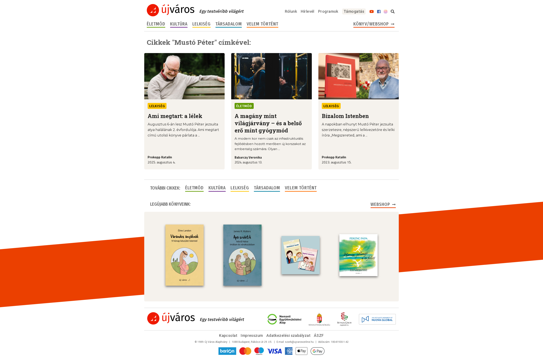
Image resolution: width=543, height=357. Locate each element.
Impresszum (252, 335)
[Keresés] (393, 12)
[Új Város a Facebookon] (379, 12)
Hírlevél (307, 11)
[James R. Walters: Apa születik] (242, 255)
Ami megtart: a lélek (175, 115)
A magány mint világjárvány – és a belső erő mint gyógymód (268, 123)
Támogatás (354, 11)
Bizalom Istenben (345, 115)
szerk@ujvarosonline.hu (299, 341)
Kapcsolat (228, 335)
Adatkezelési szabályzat (288, 335)
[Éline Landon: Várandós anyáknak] (184, 255)
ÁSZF (319, 335)
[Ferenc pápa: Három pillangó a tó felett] (358, 255)
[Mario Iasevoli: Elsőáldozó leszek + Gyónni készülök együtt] (300, 255)
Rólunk (291, 11)
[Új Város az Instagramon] (385, 12)
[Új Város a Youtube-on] (371, 12)
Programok (328, 11)
